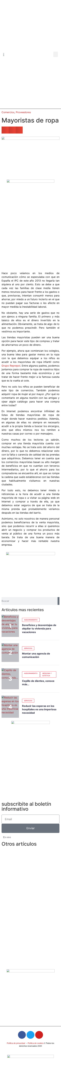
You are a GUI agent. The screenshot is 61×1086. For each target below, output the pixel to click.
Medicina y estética (47, 674)
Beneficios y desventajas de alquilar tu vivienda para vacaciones (39, 629)
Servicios (28, 648)
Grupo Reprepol (11, 365)
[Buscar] (58, 601)
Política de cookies (35, 1043)
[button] (55, 54)
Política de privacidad (16, 1043)
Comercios (8, 112)
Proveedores (23, 112)
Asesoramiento (31, 620)
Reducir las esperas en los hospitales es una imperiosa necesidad (39, 709)
